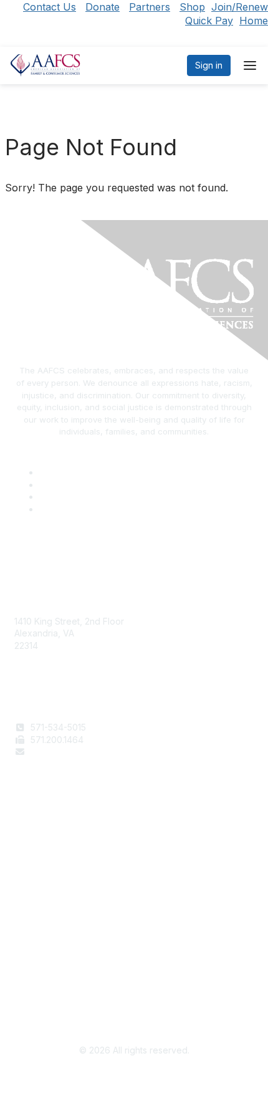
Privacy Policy (43, 977)
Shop (192, 7)
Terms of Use (42, 964)
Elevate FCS (39, 858)
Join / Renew (41, 833)
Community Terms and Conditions (82, 989)
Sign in (209, 65)
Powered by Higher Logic (134, 1079)
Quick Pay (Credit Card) (63, 870)
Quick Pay (209, 20)
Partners (149, 7)
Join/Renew (239, 7)
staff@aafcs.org (63, 751)
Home (253, 20)
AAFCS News (41, 846)
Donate (102, 7)
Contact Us (49, 7)
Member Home (44, 882)
